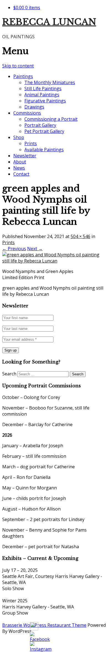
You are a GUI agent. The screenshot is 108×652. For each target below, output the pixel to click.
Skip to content (18, 66)
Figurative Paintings (45, 101)
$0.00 (26, 7)
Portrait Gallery (40, 125)
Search (9, 374)
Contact (21, 174)
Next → (35, 249)
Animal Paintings (41, 95)
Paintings (23, 76)
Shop (18, 137)
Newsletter (24, 156)
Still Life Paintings (42, 88)
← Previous (14, 249)
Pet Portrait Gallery (44, 131)
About (19, 162)
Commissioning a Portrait (51, 119)
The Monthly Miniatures (49, 82)
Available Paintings (44, 149)
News (19, 168)
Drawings (34, 107)
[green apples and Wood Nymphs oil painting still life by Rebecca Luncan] (54, 261)
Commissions (27, 113)
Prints (30, 143)
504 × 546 (80, 236)
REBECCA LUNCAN (49, 21)
